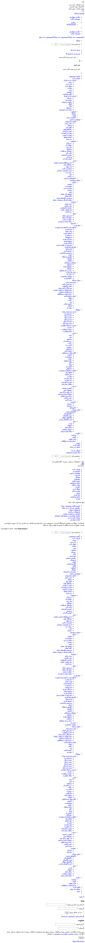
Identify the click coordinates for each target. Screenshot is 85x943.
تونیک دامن (68, 351)
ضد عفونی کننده (66, 209)
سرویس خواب (67, 284)
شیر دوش (68, 231)
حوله (74, 213)
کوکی (74, 115)
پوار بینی (69, 147)
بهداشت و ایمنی (74, 119)
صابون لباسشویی (66, 208)
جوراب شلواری (66, 329)
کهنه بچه (69, 127)
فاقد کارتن (76, 445)
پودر (70, 174)
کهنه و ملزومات (70, 121)
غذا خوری (76, 225)
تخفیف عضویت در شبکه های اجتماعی (67, 516)
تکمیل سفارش (75, 519)
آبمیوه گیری (68, 251)
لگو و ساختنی (67, 94)
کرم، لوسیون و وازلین (64, 170)
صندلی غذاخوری (66, 276)
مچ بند (78, 499)
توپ (70, 90)
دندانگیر (69, 268)
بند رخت (69, 139)
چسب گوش (76, 481)
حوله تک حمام (67, 217)
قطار (70, 104)
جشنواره (77, 479)
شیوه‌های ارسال (74, 510)
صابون (69, 190)
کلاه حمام (68, 196)
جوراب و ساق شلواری (68, 325)
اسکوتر (73, 111)
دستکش (69, 368)
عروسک (69, 108)
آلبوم (74, 437)
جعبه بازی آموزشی (65, 110)
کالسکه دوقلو (67, 417)
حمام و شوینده (75, 180)
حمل (74, 421)
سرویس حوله (67, 215)
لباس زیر (69, 345)
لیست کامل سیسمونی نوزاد (70, 506)
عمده (78, 443)
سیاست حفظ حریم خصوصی (64, 934)
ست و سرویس (71, 282)
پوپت (70, 82)
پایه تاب (77, 475)
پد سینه (69, 157)
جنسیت (73, 402)
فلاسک (69, 259)
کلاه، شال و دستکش (69, 353)
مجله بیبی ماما (75, 447)
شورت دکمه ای (66, 133)
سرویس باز (68, 313)
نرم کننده (68, 211)
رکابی (70, 343)
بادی (70, 335)
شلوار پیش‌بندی (66, 384)
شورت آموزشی (66, 155)
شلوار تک (69, 372)
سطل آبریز (76, 489)
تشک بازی (68, 86)
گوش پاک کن (67, 159)
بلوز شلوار (68, 374)
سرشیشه (68, 237)
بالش (70, 300)
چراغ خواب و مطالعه (64, 294)
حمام (74, 182)
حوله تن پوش (67, 219)
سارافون (69, 349)
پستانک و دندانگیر (70, 262)
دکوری (77, 433)
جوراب (69, 327)
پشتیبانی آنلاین (75, 19)
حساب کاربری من (74, 518)
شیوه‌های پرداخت (74, 512)
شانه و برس (67, 188)
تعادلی (69, 88)
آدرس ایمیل (79, 924)
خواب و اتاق (76, 280)
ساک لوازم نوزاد (66, 431)
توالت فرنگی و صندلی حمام (62, 200)
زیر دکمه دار (67, 341)
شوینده (73, 202)
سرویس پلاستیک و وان (64, 198)
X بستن (81, 896)
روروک (69, 98)
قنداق (70, 306)
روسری (69, 347)
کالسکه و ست (71, 411)
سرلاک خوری (67, 239)
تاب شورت (68, 380)
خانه (82, 462)
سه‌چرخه (69, 100)
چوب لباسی (68, 398)
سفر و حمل (76, 409)
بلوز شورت (68, 378)
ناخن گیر (69, 153)
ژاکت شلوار (68, 360)
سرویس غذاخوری (66, 253)
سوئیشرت (68, 357)
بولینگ (74, 113)
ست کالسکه (67, 415)
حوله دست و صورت (65, 221)
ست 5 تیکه (68, 319)
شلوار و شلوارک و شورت (67, 370)
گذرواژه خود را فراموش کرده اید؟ (72, 916)
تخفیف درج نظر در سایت (71, 514)
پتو (71, 302)
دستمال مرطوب (66, 151)
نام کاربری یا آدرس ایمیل (75, 905)
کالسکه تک (68, 413)
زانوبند (69, 176)
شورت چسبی (67, 135)
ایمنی (74, 160)
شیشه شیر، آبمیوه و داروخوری (65, 227)
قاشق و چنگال (67, 257)
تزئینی (74, 386)
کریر (70, 423)
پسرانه (69, 404)
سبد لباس (68, 400)
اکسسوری (76, 471)
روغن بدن (68, 172)
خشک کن (68, 145)
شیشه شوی (68, 241)
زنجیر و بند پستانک (65, 270)
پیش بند (69, 274)
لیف (70, 192)
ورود (67, 912)
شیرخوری (68, 229)
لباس (74, 333)
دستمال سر (68, 390)
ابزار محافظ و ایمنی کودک (63, 162)
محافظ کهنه (67, 129)
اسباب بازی (76, 78)
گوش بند (69, 366)
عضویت (81, 937)
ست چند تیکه (67, 323)
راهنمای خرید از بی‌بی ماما (71, 508)
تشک (70, 298)
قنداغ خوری (68, 243)
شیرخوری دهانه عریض (64, 245)
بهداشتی (73, 141)
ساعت (73, 435)
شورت (69, 376)
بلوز (70, 337)
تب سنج (69, 166)
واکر (70, 106)
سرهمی (69, 339)
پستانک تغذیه (67, 266)
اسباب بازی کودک (70, 80)
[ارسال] (79, 458)
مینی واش (68, 123)
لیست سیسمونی (74, 76)
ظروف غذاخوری (70, 247)
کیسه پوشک (68, 137)
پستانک (69, 264)
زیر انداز (69, 143)
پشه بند (69, 308)
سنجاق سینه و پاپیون (65, 394)
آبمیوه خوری (67, 233)
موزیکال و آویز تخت (65, 288)
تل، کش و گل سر (66, 392)
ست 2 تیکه (68, 315)
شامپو (70, 184)
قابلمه (70, 260)
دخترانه (69, 406)
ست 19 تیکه (67, 321)
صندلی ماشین (67, 429)
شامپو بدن (68, 186)
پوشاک (77, 309)
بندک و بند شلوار (66, 396)
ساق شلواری (67, 331)
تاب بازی (69, 84)
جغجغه (69, 92)
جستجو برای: (75, 44)
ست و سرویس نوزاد (69, 311)
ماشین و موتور (67, 102)
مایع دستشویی (75, 497)
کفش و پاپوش (67, 388)
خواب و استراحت (70, 296)
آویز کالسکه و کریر (65, 419)
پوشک (70, 125)
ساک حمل (68, 427)
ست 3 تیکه (68, 317)
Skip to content (79, 13)
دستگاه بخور (67, 164)
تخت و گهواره (67, 286)
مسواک (69, 149)
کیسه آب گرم (67, 168)
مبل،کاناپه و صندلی (65, 292)
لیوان (70, 255)
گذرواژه (81, 908)
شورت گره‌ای (67, 131)
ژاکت (70, 358)
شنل (70, 364)
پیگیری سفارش (74, 17)
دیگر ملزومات (71, 272)
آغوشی (69, 425)
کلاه (70, 362)
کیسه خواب (68, 304)
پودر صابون (68, 206)
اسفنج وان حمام (66, 194)
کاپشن (69, 355)
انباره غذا (69, 249)
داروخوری (68, 235)
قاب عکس (72, 439)
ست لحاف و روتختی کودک (63, 290)
